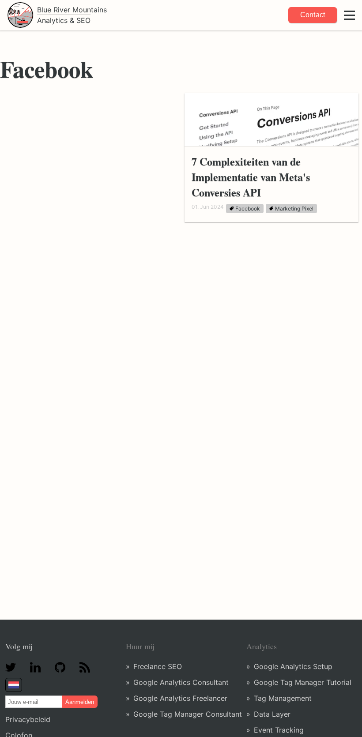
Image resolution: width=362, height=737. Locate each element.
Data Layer (272, 714)
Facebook (247, 208)
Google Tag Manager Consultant (187, 714)
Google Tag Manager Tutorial (302, 682)
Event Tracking (279, 730)
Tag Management (283, 698)
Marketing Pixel (294, 208)
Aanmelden (79, 702)
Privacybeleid (27, 719)
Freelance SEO (157, 666)
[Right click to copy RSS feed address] (84, 668)
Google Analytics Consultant (181, 682)
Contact (312, 15)
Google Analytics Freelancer (180, 698)
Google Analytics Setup (293, 666)
